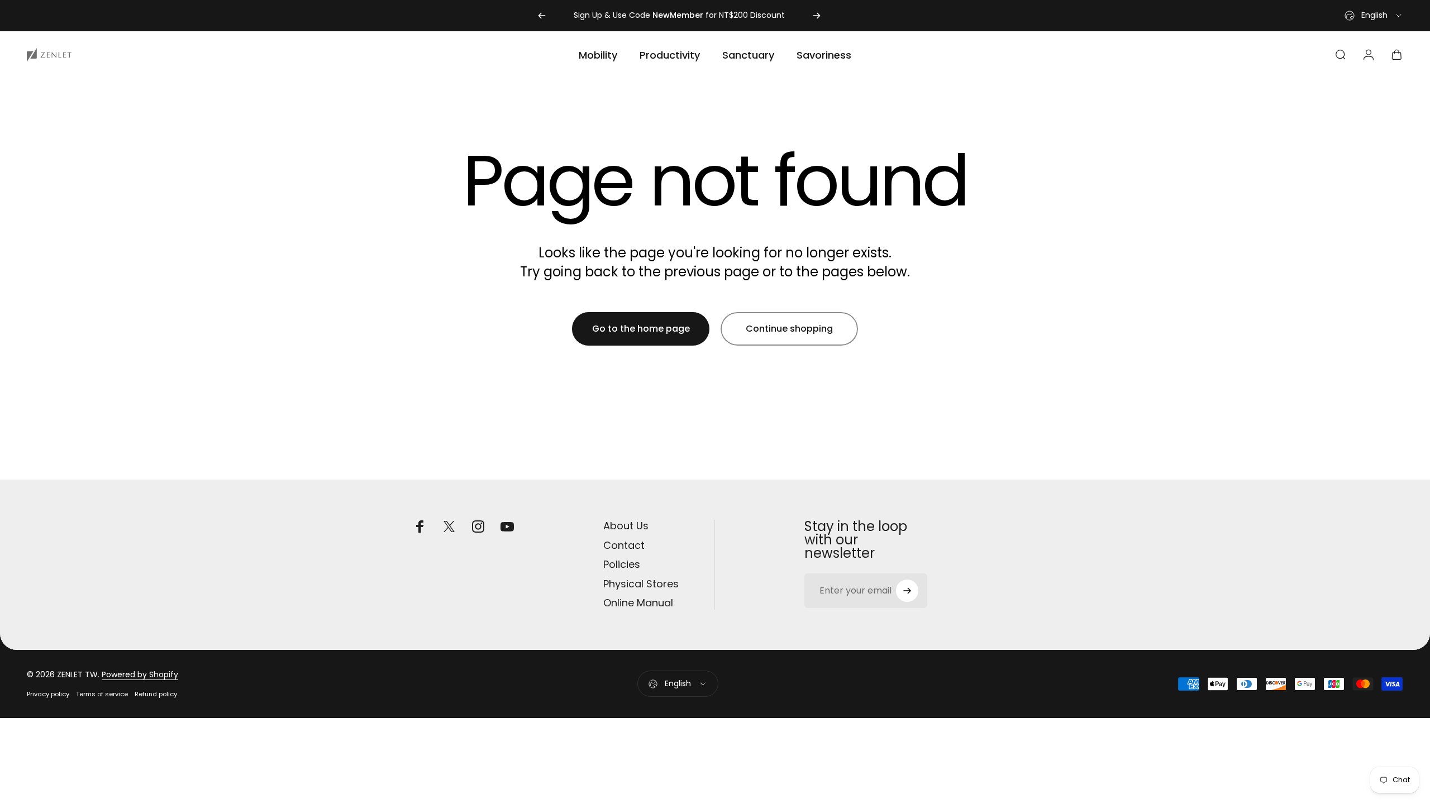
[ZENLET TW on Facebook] (420, 526)
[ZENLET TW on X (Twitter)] (449, 526)
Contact (624, 545)
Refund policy (156, 694)
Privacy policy (48, 694)
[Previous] (542, 15)
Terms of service (102, 694)
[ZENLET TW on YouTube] (507, 526)
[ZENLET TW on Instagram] (478, 526)
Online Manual (638, 603)
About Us (626, 526)
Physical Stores (641, 584)
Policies (621, 564)
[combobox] (1374, 15)
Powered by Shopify (140, 674)
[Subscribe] (907, 591)
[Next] (816, 15)
